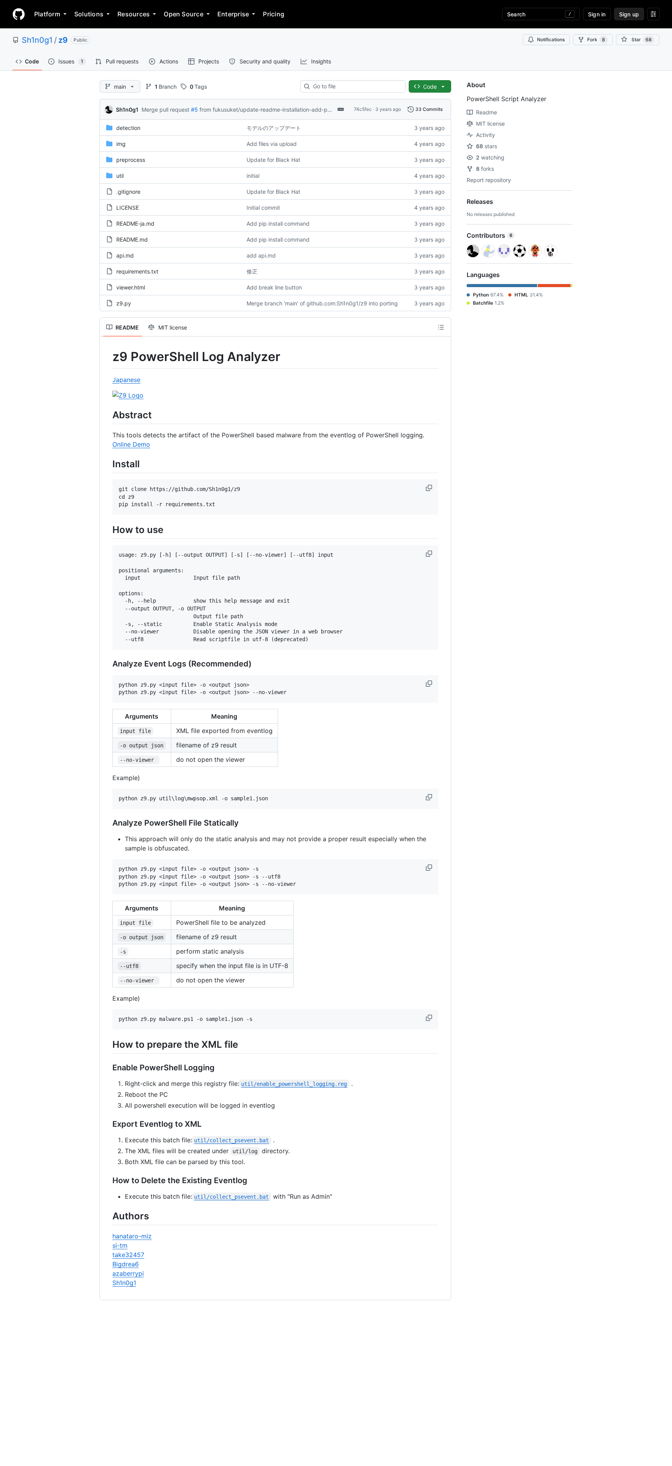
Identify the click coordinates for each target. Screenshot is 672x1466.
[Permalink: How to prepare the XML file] (107, 1044)
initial (253, 175)
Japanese (126, 380)
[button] (429, 487)
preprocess (130, 159)
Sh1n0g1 (37, 40)
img (121, 143)
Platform (47, 14)
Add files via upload (272, 143)
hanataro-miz (132, 1236)
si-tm (120, 1245)
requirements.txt (137, 271)
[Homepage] (18, 14)
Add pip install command (278, 223)
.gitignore (128, 191)
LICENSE (127, 207)
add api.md (261, 255)
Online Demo (131, 444)
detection (128, 128)
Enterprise (233, 14)
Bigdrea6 (125, 1264)
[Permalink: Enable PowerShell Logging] (107, 1067)
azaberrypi (128, 1273)
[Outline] (441, 327)
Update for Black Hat (273, 159)
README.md (132, 239)
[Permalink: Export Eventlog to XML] (107, 1124)
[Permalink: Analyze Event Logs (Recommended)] (107, 663)
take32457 (128, 1255)
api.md (125, 255)
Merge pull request (165, 109)
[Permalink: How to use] (107, 529)
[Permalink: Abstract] (107, 414)
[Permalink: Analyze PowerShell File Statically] (107, 822)
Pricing (273, 14)
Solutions (88, 14)
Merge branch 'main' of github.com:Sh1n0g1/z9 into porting (322, 303)
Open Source (183, 14)
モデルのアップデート (274, 128)
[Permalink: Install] (107, 463)
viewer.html (130, 287)
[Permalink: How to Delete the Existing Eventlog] (107, 1180)
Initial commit (263, 207)
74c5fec (363, 109)
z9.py (123, 303)
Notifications (551, 39)
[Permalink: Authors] (107, 1215)
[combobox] (356, 86)
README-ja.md (135, 223)
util (120, 175)
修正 (252, 271)
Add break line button (274, 287)
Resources (133, 14)
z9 (63, 40)
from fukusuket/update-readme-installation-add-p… (266, 109)
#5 (194, 109)
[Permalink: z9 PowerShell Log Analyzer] (107, 356)
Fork (596, 39)
